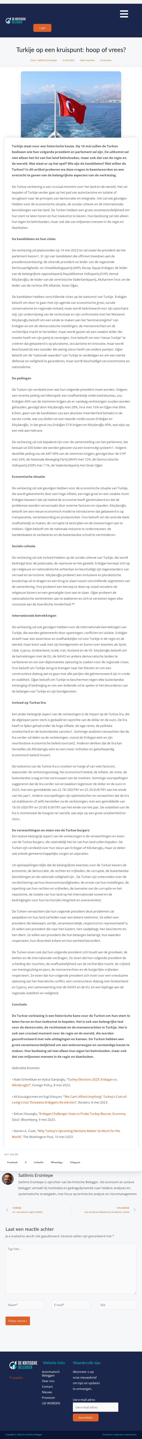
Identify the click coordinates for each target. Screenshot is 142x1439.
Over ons (48, 1381)
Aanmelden (85, 1417)
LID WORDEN (51, 1403)
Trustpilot (16, 1377)
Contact (47, 1386)
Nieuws (47, 1392)
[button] (12, 1162)
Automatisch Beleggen (51, 1373)
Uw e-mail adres (84, 1400)
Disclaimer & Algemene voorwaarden (119, 1435)
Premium (48, 1398)
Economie (105, 60)
